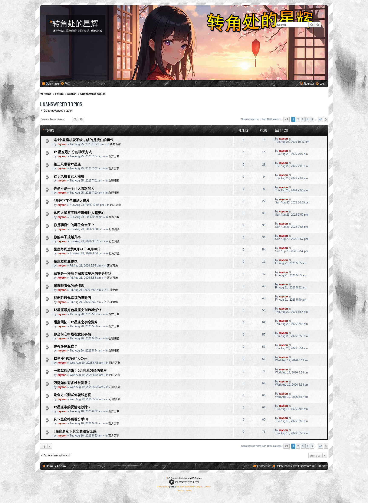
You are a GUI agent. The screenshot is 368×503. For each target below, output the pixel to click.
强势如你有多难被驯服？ (72, 382)
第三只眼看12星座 (67, 163)
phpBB (172, 487)
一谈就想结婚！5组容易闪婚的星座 (80, 370)
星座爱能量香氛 (66, 261)
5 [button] (312, 119)
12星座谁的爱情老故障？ (72, 406)
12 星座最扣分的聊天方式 (73, 151)
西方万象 (115, 144)
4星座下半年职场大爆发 (72, 200)
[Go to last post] (290, 138)
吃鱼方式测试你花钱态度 (72, 394)
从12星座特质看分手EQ (71, 418)
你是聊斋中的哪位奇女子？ (74, 224)
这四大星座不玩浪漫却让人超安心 (79, 212)
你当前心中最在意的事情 (72, 333)
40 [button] (320, 119)
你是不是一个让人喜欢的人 (74, 188)
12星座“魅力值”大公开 (70, 358)
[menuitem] (65, 84)
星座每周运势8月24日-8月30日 (77, 248)
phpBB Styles (195, 478)
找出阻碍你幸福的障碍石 (72, 297)
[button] (286, 119)
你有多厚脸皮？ (66, 346)
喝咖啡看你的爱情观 (69, 285)
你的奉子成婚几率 (67, 236)
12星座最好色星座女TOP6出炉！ (78, 309)
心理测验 (113, 180)
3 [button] (302, 119)
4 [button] (307, 119)
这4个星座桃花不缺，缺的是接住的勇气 (84, 139)
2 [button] (298, 119)
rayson (62, 144)
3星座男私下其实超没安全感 (75, 431)
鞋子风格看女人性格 (69, 176)
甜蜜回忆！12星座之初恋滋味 (76, 321)
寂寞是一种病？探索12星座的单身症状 (83, 273)
